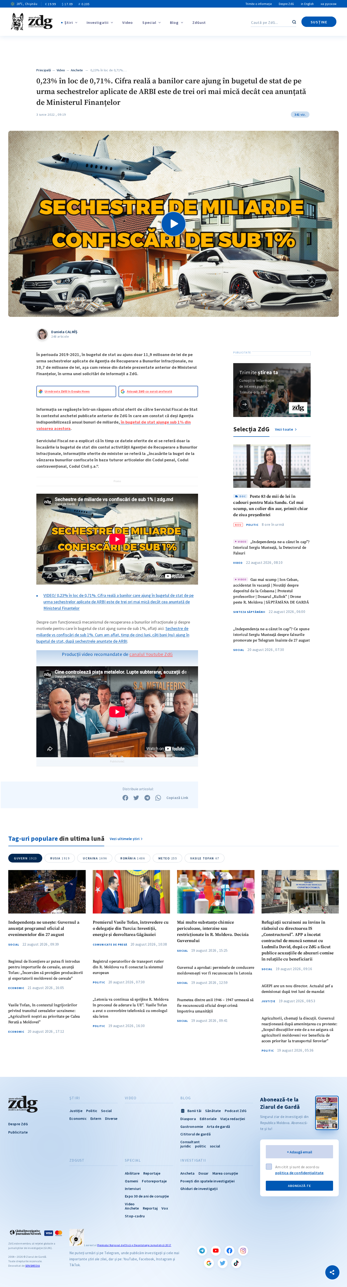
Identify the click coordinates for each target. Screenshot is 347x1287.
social (215, 1146)
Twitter (223, 1263)
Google (209, 1263)
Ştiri (68, 22)
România (132, 858)
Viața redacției (232, 1118)
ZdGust (199, 22)
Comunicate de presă (110, 944)
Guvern (25, 858)
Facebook (229, 1251)
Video (127, 22)
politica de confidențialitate (299, 1172)
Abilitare (132, 1173)
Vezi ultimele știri (125, 839)
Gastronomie (191, 1126)
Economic (16, 988)
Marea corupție (225, 1173)
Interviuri (133, 1188)
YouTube (216, 1251)
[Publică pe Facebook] (125, 798)
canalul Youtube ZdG (151, 654)
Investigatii (98, 22)
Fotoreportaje (154, 1181)
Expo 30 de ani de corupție (147, 1196)
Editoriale (208, 1118)
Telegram (202, 1251)
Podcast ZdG (235, 1110)
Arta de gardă (218, 1126)
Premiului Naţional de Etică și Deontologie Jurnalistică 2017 (134, 1245)
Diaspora (188, 1118)
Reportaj (150, 1208)
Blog (174, 22)
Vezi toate (284, 429)
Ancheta (187, 1173)
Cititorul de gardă (195, 1134)
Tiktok (236, 1263)
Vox (164, 1208)
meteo (167, 858)
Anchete (77, 70)
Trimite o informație (258, 4)
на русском (328, 4)
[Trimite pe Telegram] (147, 798)
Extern (95, 1118)
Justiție (268, 1001)
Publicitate (18, 1132)
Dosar (204, 1173)
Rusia (60, 858)
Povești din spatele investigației (207, 1181)
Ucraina (95, 858)
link (244, 404)
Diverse (111, 1118)
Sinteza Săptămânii (249, 612)
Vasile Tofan (204, 858)
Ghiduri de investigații (199, 1188)
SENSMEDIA (32, 1265)
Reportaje (151, 1173)
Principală (43, 70)
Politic (252, 524)
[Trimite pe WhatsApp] (158, 798)
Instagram (243, 1251)
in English (307, 4)
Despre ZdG (286, 4)
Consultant (190, 1141)
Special (149, 22)
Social (238, 650)
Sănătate (213, 1110)
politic (200, 1146)
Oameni (131, 1181)
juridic (185, 1146)
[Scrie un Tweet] (136, 798)
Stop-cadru (135, 1216)
